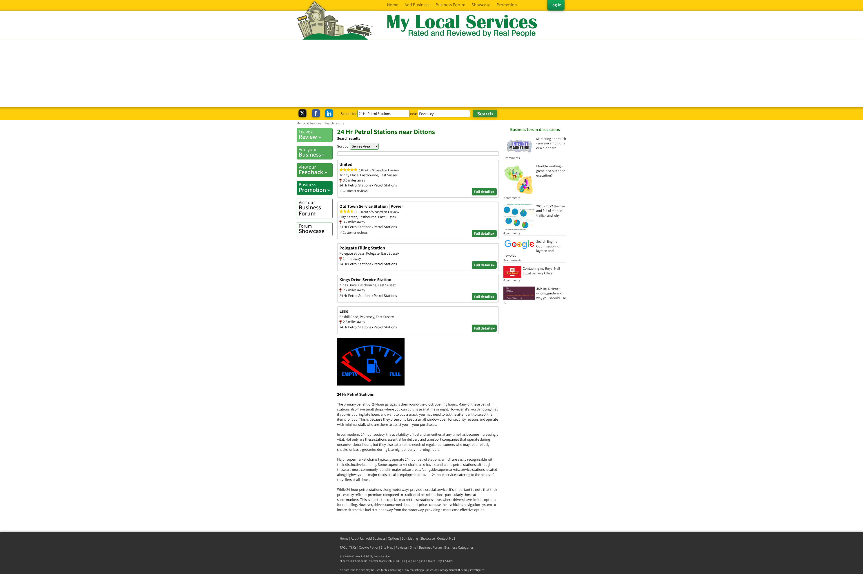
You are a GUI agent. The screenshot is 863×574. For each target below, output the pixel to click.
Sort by (342, 146)
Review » (310, 134)
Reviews (402, 547)
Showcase (311, 229)
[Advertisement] (431, 73)
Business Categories (459, 547)
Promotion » (314, 187)
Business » (312, 152)
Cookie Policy (368, 547)
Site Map (387, 547)
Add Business (376, 538)
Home (344, 538)
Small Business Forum (426, 547)
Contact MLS (446, 538)
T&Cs (353, 547)
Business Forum (310, 208)
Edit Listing (410, 538)
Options (393, 538)
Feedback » (313, 170)
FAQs (343, 547)
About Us (357, 538)
